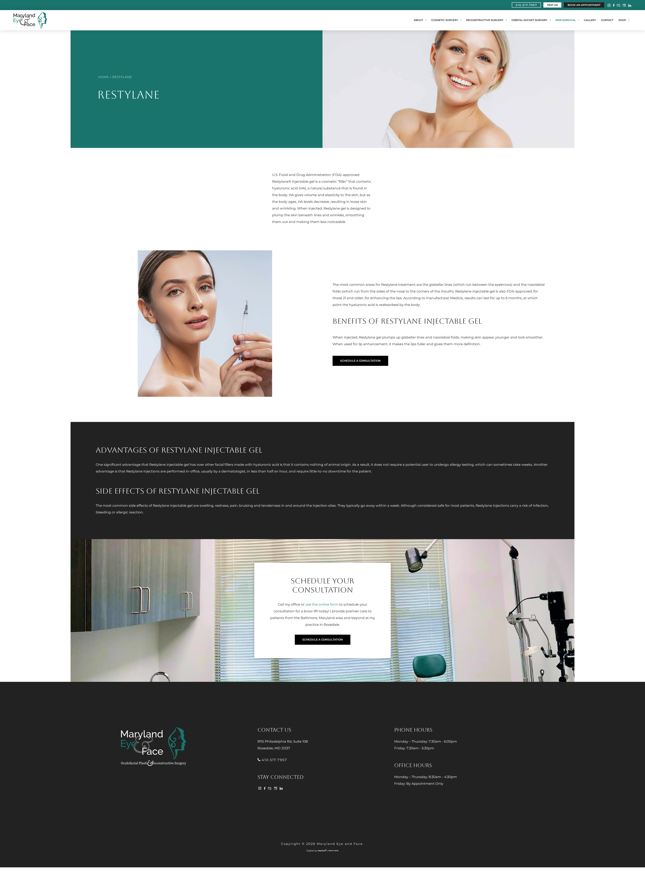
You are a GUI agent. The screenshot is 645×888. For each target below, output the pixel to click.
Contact (607, 20)
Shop (622, 20)
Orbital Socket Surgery (529, 20)
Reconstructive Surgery (484, 20)
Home (103, 77)
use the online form (321, 604)
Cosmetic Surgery (444, 20)
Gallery (590, 20)
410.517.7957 (273, 760)
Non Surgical (565, 20)
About (418, 20)
